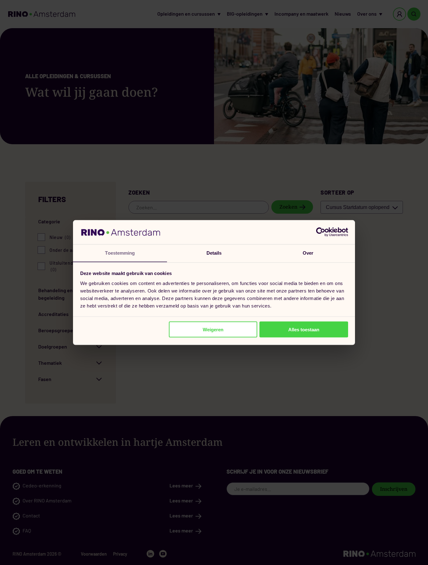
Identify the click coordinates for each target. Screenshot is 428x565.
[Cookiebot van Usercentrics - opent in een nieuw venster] (320, 232)
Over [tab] (308, 252)
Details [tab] (214, 252)
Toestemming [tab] (120, 252)
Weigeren (213, 329)
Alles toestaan (303, 329)
